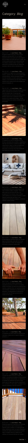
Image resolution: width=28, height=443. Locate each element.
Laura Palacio (15, 52)
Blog (20, 52)
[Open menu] (25, 4)
